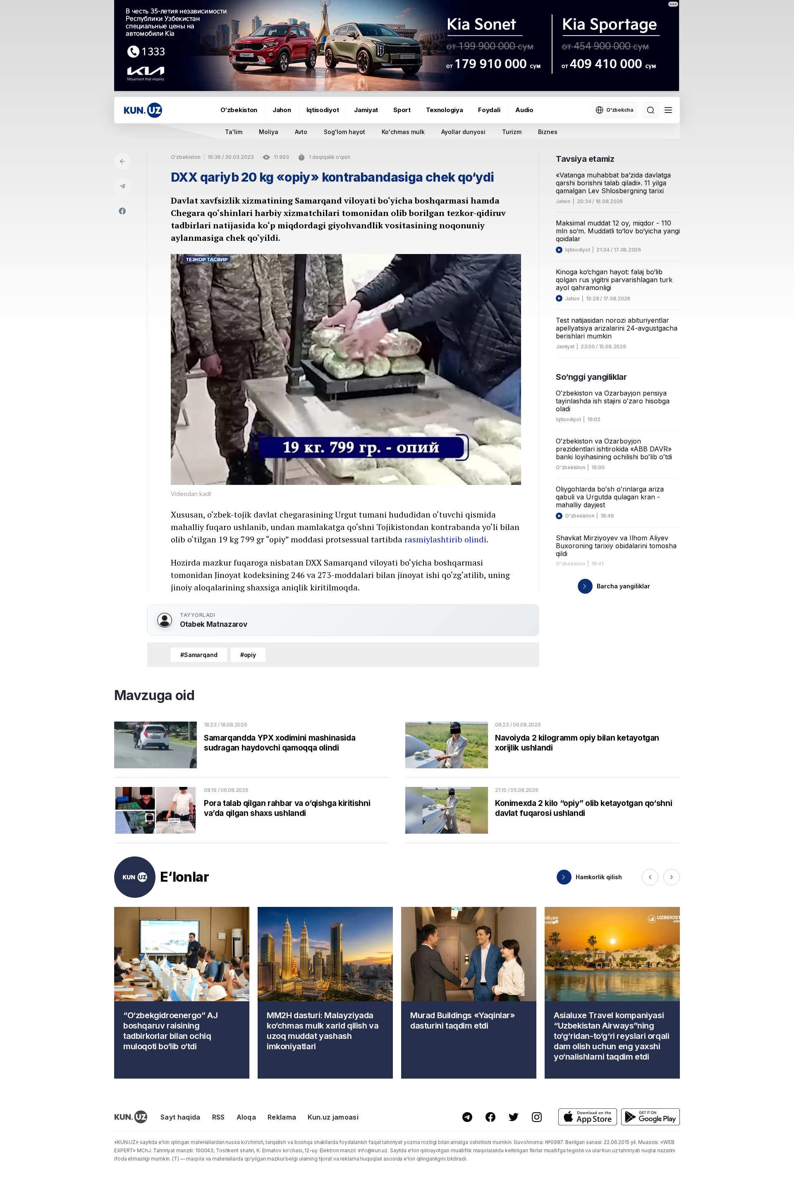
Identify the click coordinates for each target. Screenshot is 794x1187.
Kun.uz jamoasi (333, 1117)
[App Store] (587, 1116)
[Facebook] (122, 211)
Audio (524, 110)
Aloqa (246, 1117)
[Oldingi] (650, 877)
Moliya (268, 131)
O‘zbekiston (238, 110)
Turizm (511, 131)
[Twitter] (514, 1117)
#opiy (248, 654)
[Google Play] (650, 1116)
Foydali (489, 110)
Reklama (282, 1117)
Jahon (282, 110)
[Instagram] (537, 1117)
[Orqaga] (122, 161)
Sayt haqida (180, 1117)
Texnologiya (444, 110)
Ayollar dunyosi (463, 131)
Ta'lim (233, 131)
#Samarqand (199, 654)
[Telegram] (122, 186)
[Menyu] (668, 110)
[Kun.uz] (143, 110)
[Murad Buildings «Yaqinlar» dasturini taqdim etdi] (468, 993)
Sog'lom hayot (344, 131)
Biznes (547, 131)
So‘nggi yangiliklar (591, 377)
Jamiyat (366, 110)
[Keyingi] (671, 877)
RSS (218, 1117)
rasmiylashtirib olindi (445, 539)
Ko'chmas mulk (403, 131)
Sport (402, 110)
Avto (301, 131)
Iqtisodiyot (322, 110)
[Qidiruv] (650, 110)
